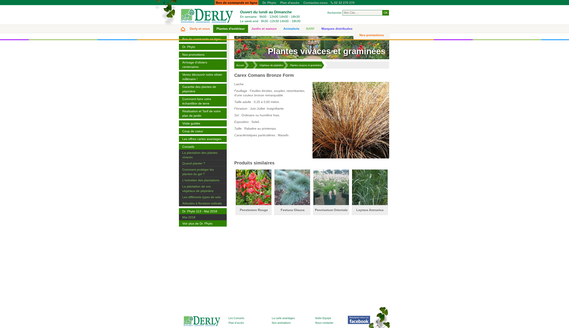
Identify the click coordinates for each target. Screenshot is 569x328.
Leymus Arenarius (370, 209)
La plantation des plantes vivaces (200, 155)
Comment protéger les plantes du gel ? (198, 172)
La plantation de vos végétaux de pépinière (198, 189)
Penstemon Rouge (254, 209)
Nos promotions (371, 35)
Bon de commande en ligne (201, 39)
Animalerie (291, 28)
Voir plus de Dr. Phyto (197, 223)
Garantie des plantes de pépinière (199, 89)
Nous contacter (324, 322)
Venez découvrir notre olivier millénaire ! (202, 77)
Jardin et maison (264, 28)
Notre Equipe (323, 318)
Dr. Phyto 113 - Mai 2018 (199, 211)
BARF (310, 28)
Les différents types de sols (201, 197)
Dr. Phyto (269, 2)
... (252, 65)
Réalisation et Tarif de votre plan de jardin (201, 113)
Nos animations (281, 322)
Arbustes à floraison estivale (202, 203)
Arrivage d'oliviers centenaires (194, 65)
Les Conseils (236, 318)
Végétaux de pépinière (271, 65)
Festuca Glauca (293, 209)
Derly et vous (200, 28)
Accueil (240, 65)
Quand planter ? (193, 163)
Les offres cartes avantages (201, 139)
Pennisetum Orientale (331, 209)
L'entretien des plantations (200, 180)
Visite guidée (191, 123)
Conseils (188, 146)
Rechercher (334, 12)
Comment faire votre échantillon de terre (196, 101)
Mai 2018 (188, 217)
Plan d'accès (289, 2)
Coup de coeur (192, 131)
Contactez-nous (315, 2)
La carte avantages (283, 318)
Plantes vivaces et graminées (306, 65)
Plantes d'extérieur (230, 28)
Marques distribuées (337, 28)
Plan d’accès (236, 322)
